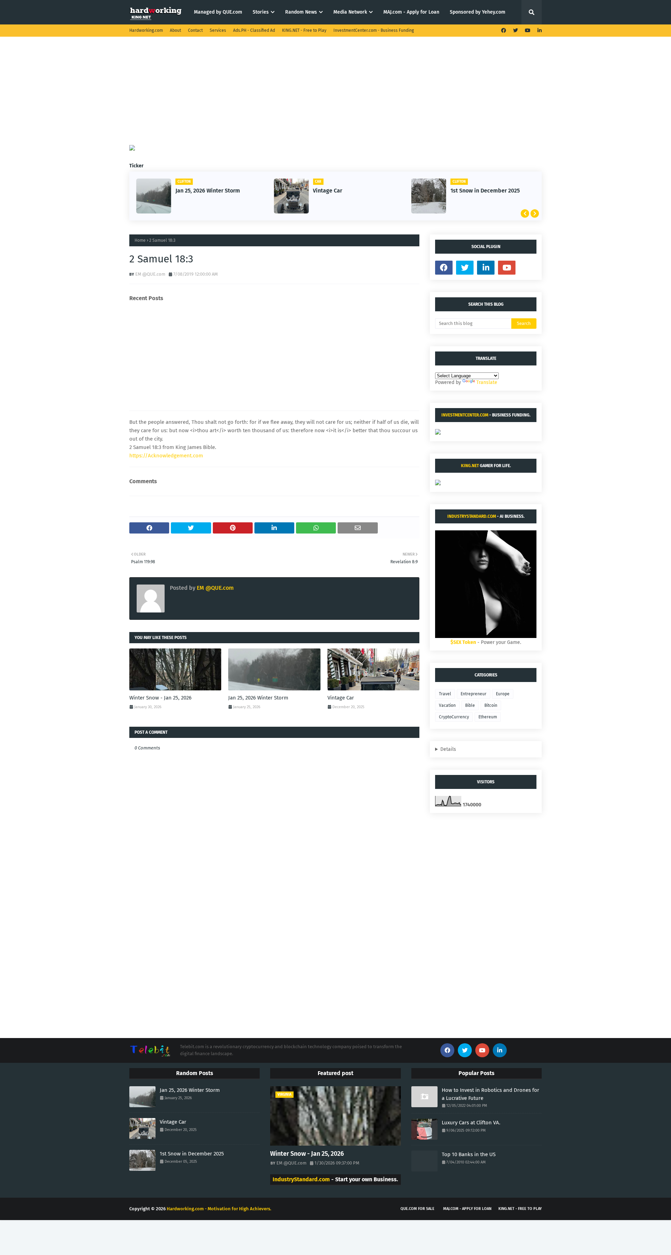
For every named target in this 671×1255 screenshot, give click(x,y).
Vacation (447, 705)
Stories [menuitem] (261, 12)
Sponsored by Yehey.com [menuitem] (477, 12)
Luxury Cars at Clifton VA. (471, 1122)
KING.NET (470, 465)
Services (218, 30)
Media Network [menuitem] (350, 12)
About (175, 30)
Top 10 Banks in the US (469, 1154)
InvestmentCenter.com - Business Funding (373, 30)
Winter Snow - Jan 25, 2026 (160, 698)
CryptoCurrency (454, 716)
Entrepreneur (473, 693)
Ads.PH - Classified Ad (254, 30)
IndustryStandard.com (471, 516)
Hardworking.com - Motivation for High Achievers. (219, 1208)
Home (140, 240)
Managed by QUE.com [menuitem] (218, 12)
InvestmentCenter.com (464, 415)
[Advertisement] (335, 96)
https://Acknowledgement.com (166, 455)
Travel (445, 693)
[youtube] (527, 30)
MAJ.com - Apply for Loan (467, 1208)
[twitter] (515, 30)
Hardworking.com (146, 30)
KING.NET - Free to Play (304, 30)
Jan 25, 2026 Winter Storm (207, 190)
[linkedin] (539, 30)
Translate (486, 382)
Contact (195, 30)
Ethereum (487, 716)
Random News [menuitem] (301, 12)
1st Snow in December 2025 (485, 190)
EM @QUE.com (150, 274)
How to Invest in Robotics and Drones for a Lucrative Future (490, 1094)
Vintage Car (327, 190)
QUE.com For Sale (417, 1208)
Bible (470, 705)
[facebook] (503, 30)
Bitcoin (490, 705)
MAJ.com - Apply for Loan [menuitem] (411, 12)
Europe (503, 693)
